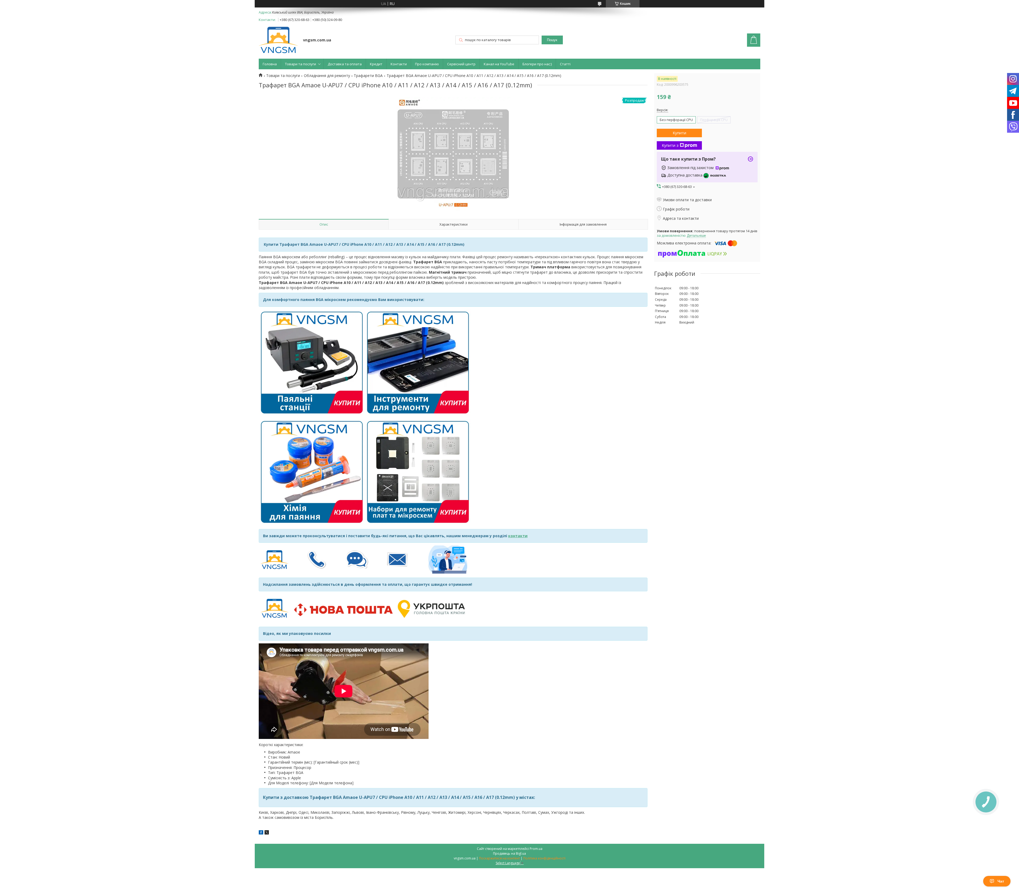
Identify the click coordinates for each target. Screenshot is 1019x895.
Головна (270, 64)
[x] (267, 833)
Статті (565, 64)
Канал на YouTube (499, 64)
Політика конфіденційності (544, 858)
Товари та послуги (300, 64)
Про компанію (427, 64)
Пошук (552, 40)
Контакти (399, 64)
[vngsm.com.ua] (278, 40)
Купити (679, 132)
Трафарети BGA (368, 75)
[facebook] (261, 833)
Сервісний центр (461, 64)
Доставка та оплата (345, 64)
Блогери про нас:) (537, 64)
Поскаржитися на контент (499, 858)
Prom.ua (536, 848)
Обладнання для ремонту (327, 75)
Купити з (670, 145)
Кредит (376, 64)
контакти (518, 535)
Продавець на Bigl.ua (509, 853)
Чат (1001, 881)
